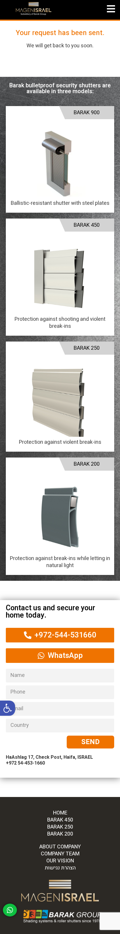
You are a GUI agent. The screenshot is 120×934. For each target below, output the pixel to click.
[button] (7, 708)
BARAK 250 (87, 348)
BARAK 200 (87, 464)
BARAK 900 (87, 113)
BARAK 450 (87, 225)
